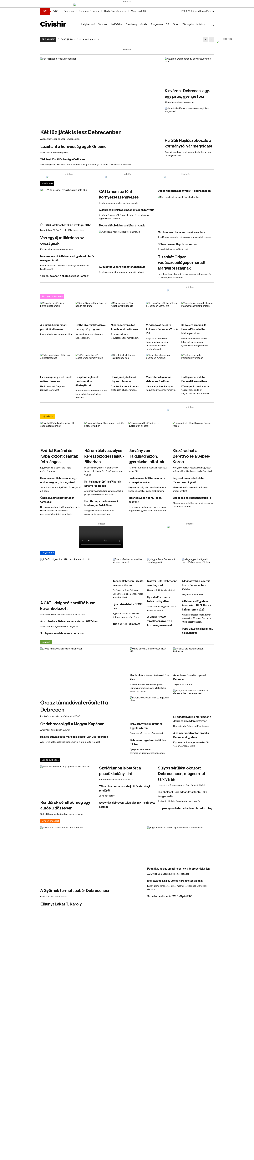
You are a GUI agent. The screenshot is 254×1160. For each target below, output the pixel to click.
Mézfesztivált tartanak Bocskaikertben (181, 232)
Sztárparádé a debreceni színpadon (61, 633)
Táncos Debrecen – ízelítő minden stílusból (128, 583)
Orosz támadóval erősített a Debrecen (74, 706)
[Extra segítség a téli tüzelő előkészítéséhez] (56, 363)
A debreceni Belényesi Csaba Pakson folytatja (126, 210)
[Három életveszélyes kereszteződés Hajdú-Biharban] (105, 433)
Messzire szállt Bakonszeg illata (192, 498)
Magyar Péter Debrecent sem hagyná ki (162, 583)
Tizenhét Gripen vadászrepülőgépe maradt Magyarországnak (181, 262)
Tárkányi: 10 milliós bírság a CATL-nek (62, 159)
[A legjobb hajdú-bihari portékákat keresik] (56, 311)
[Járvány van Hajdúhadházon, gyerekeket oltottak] (149, 433)
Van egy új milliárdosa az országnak (62, 241)
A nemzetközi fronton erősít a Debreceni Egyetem (191, 735)
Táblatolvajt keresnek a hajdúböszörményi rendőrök (124, 788)
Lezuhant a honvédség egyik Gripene (73, 147)
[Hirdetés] (127, 5)
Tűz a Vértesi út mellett (126, 624)
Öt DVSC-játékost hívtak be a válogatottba (78, 39)
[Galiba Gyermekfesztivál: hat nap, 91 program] (92, 311)
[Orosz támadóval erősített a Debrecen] (83, 671)
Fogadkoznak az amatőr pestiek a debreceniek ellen (178, 868)
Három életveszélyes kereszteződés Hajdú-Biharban (104, 456)
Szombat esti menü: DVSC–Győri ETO (169, 896)
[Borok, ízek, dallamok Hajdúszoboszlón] (127, 363)
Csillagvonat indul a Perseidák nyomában (194, 379)
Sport (176, 24)
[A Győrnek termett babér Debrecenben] (92, 855)
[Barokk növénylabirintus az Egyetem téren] (150, 707)
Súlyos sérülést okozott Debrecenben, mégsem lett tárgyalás (182, 773)
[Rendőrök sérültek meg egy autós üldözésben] (68, 781)
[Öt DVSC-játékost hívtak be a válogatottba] (68, 204)
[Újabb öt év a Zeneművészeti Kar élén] (150, 658)
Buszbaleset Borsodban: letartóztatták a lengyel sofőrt (182, 794)
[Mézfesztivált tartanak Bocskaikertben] (186, 211)
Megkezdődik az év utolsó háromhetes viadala (175, 880)
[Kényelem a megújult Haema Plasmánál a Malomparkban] (197, 311)
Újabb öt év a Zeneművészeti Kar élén (149, 677)
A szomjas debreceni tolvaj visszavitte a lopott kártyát (127, 804)
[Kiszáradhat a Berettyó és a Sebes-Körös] (193, 433)
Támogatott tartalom (193, 24)
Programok (157, 24)
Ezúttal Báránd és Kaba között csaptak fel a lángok (59, 456)
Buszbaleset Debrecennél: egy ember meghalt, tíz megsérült (58, 480)
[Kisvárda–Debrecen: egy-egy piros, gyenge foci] (189, 71)
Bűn (168, 24)
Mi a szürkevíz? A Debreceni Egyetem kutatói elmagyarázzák (67, 258)
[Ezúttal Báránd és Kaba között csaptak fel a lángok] (60, 433)
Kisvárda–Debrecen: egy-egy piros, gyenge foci (187, 94)
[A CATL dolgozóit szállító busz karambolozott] (75, 577)
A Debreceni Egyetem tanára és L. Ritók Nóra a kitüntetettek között (196, 605)
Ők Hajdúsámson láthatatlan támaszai (57, 500)
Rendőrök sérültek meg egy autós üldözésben (65, 805)
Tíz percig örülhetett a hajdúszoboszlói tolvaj (185, 808)
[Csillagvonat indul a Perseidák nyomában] (197, 363)
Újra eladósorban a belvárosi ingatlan (158, 599)
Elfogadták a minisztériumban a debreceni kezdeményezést (192, 719)
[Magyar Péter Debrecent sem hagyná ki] (163, 567)
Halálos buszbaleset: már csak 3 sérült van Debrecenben (74, 736)
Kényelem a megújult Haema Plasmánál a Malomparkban (193, 329)
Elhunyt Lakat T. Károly (61, 904)
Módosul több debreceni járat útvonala (122, 225)
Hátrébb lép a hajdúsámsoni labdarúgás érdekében (101, 503)
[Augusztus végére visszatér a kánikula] (127, 246)
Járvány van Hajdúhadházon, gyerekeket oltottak (146, 456)
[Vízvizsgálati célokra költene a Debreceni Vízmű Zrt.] (162, 311)
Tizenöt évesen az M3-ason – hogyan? (145, 500)
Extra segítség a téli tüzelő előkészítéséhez (56, 379)
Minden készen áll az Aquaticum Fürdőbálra (124, 327)
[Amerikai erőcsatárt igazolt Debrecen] (193, 658)
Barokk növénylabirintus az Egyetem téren (146, 726)
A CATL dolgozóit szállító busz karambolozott (67, 606)
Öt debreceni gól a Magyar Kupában (72, 724)
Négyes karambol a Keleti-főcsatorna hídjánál (188, 480)
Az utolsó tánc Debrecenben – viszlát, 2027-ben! (69, 621)
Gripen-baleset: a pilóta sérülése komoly (64, 276)
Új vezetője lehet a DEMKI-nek (128, 606)
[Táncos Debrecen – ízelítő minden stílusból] (128, 567)
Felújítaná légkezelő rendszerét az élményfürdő (87, 381)
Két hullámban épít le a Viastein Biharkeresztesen (102, 483)
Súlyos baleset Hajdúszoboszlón (177, 244)
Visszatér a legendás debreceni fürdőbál (158, 379)
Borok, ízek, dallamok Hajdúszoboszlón (123, 379)
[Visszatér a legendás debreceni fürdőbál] (162, 363)
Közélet (144, 24)
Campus (102, 24)
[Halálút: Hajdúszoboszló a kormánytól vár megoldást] (189, 121)
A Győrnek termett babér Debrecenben (75, 891)
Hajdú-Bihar (116, 24)
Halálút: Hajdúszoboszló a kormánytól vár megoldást (188, 143)
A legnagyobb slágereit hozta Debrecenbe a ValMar (196, 585)
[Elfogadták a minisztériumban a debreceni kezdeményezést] (193, 700)
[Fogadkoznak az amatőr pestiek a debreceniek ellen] (180, 845)
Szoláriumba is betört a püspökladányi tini (120, 771)
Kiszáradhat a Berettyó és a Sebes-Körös (191, 456)
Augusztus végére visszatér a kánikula (122, 267)
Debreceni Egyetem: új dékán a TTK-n (148, 742)
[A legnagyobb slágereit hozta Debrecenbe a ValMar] (198, 567)
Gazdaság (131, 24)
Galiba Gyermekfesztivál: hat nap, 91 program (91, 327)
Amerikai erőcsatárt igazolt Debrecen (189, 677)
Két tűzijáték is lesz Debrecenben (81, 132)
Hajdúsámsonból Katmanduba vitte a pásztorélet (146, 480)
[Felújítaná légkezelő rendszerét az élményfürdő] (92, 363)
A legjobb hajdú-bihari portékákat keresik (53, 327)
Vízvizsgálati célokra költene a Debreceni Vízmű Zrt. (162, 329)
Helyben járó (88, 24)
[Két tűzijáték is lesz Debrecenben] (101, 91)
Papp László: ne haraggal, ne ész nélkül (197, 630)
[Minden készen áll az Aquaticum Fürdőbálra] (127, 311)
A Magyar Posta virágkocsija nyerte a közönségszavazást (159, 621)
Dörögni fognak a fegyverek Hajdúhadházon (184, 191)
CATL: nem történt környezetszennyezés (119, 194)
